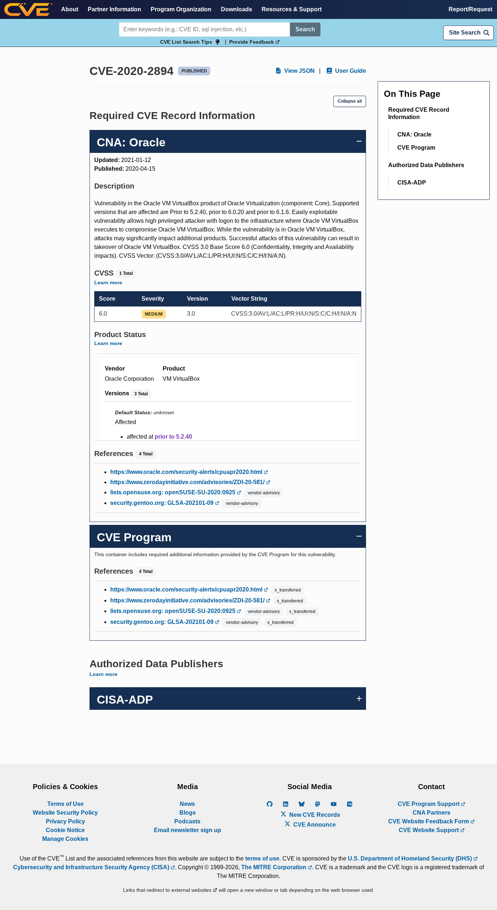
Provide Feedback (252, 42)
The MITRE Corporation (274, 867)
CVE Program (416, 148)
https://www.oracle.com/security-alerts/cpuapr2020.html (187, 472)
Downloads (236, 9)
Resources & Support (292, 9)
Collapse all (350, 101)
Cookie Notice (65, 830)
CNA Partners (431, 813)
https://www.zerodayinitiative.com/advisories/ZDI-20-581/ (188, 482)
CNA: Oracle (414, 134)
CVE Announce (314, 825)
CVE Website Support (429, 830)
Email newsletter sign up (187, 830)
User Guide (350, 71)
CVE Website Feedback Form (429, 821)
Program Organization (181, 9)
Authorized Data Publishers (426, 165)
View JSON (299, 71)
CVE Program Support (429, 804)
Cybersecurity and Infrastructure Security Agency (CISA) (92, 867)
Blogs (187, 813)
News (187, 804)
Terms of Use (65, 804)
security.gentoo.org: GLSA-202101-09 (162, 503)
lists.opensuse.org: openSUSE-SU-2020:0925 (173, 492)
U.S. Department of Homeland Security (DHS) (410, 858)
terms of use (262, 858)
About (69, 9)
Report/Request (470, 9)
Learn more (108, 282)
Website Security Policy (65, 813)
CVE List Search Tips (186, 42)
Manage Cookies (65, 839)
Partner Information (114, 9)
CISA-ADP (411, 182)
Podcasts (187, 821)
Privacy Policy (65, 821)
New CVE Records (314, 815)
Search (305, 29)
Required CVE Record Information (418, 113)
